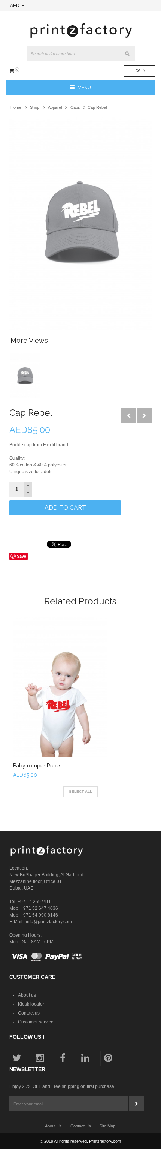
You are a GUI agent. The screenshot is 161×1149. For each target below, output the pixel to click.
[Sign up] (136, 1103)
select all (80, 791)
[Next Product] (144, 415)
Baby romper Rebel (37, 766)
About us (27, 995)
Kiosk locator (31, 1004)
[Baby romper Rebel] (60, 687)
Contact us (29, 1013)
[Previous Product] (128, 415)
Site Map (107, 1126)
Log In (139, 71)
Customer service (36, 1022)
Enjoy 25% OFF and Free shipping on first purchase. (62, 1086)
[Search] (127, 53)
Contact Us (80, 1126)
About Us (53, 1126)
